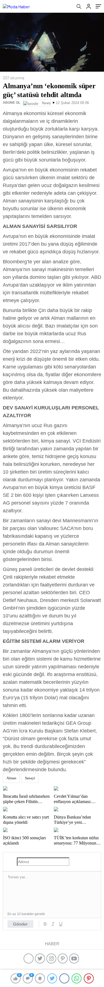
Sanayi (30, 778)
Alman (11, 778)
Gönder (20, 924)
